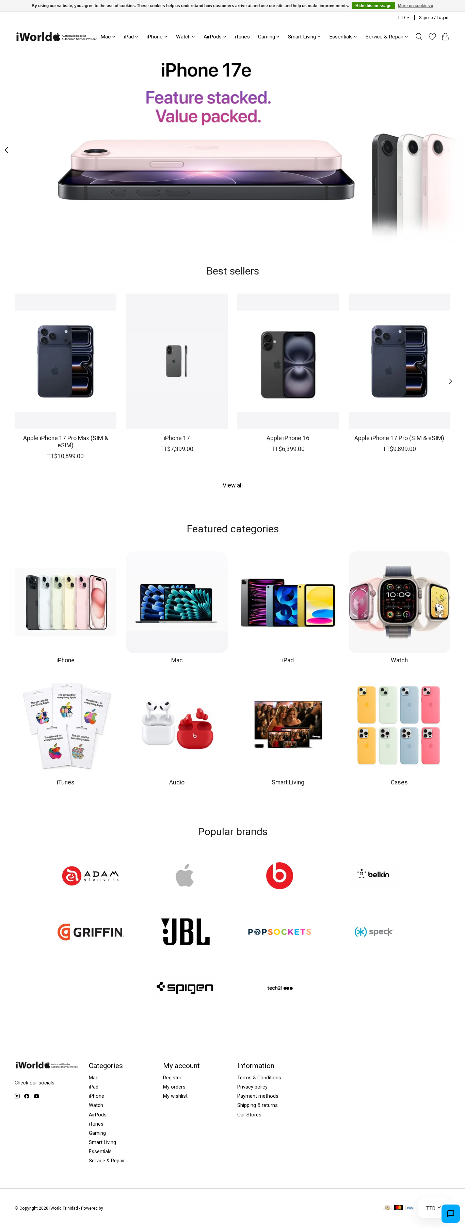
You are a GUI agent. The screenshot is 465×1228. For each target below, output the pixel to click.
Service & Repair (107, 1161)
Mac (177, 660)
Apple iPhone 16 (288, 438)
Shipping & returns (257, 1105)
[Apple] (185, 876)
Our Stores (249, 1115)
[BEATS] (279, 876)
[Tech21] (279, 988)
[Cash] (387, 1208)
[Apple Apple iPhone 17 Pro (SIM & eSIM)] (399, 361)
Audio (177, 782)
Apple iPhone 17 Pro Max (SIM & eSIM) (65, 442)
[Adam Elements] (90, 876)
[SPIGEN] (185, 988)
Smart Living (288, 782)
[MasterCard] (398, 1208)
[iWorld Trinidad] (56, 37)
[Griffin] (90, 932)
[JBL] (185, 932)
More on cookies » (415, 5)
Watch (399, 660)
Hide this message (373, 5)
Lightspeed (114, 1208)
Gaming (97, 1133)
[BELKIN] (374, 876)
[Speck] (374, 932)
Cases (399, 782)
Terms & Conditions (259, 1078)
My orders (174, 1087)
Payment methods (257, 1096)
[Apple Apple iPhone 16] (288, 361)
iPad (288, 660)
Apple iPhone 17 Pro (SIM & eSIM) (399, 438)
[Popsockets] (279, 932)
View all (233, 485)
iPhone (66, 660)
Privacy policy (252, 1087)
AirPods (98, 1115)
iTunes (242, 37)
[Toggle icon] (419, 37)
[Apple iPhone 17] (177, 361)
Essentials (100, 1151)
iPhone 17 (177, 438)
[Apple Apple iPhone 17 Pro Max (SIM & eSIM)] (65, 361)
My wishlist (175, 1096)
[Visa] (409, 1208)
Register (172, 1078)
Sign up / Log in (433, 17)
